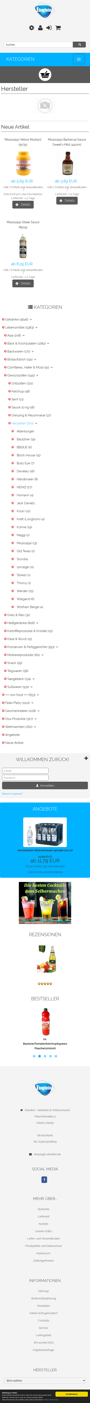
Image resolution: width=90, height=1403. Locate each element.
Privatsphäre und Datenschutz (43, 1245)
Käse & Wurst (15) (19, 639)
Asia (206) (14, 335)
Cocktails (43, 1320)
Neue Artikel (14, 743)
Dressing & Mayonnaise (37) (31, 415)
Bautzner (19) (26, 439)
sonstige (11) (25, 567)
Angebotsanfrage (43, 1350)
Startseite (43, 1209)
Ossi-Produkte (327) (19, 719)
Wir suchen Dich (43, 1342)
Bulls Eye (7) (25, 463)
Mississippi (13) (27, 543)
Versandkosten (34, 187)
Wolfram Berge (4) (30, 607)
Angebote (12, 735)
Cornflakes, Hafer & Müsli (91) (28, 367)
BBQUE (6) (24, 447)
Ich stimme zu (72, 1394)
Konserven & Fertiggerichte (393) (31, 647)
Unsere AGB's (43, 1231)
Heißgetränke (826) (21, 623)
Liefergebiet (43, 1335)
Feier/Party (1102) (18, 703)
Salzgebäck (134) (19, 679)
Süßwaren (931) (18, 687)
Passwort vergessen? (12, 794)
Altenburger (25, 431)
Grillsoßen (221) (22, 383)
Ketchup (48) (21, 391)
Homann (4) (25, 495)
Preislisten (43, 1305)
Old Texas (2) (26, 551)
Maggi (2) (23, 535)
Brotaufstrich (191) (20, 359)
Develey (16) (26, 471)
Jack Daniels (26, 503)
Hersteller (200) (23, 423)
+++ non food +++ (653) (20, 695)
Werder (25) (25, 591)
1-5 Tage (29, 198)
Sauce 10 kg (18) (23, 407)
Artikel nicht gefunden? (43, 1313)
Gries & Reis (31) (18, 615)
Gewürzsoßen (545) (21, 375)
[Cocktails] (45, 902)
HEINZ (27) (24, 487)
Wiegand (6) (25, 599)
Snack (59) (14, 663)
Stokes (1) (23, 575)
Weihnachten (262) (19, 727)
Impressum (43, 1253)
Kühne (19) (24, 527)
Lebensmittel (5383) (20, 327)
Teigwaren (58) (17, 671)
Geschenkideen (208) (21, 711)
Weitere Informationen (51, 1400)
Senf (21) (18, 399)
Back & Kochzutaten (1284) (26, 343)
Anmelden (46, 785)
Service (43, 1327)
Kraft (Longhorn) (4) (31, 519)
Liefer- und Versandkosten (43, 1238)
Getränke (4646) (17, 319)
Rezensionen (45, 934)
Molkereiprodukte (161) (24, 655)
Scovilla (22, 559)
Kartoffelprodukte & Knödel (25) (30, 631)
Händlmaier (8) (27, 479)
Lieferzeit (43, 1216)
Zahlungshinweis (43, 1260)
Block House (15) (29, 455)
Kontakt (43, 1223)
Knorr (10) (23, 511)
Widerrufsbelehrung (43, 1298)
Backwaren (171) (19, 351)
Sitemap (43, 1291)
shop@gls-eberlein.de (47, 1154)
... (45, 977)
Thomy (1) (24, 583)
